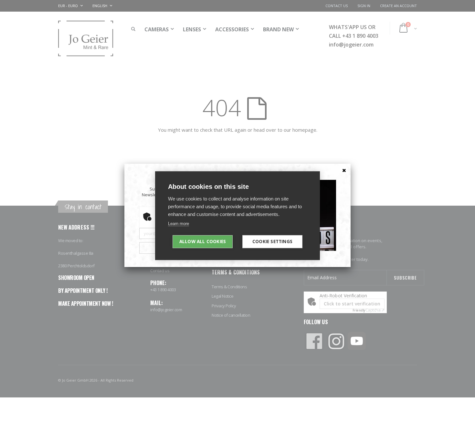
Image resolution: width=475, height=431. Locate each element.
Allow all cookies (202, 241)
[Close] (344, 170)
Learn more (178, 223)
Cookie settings (272, 241)
